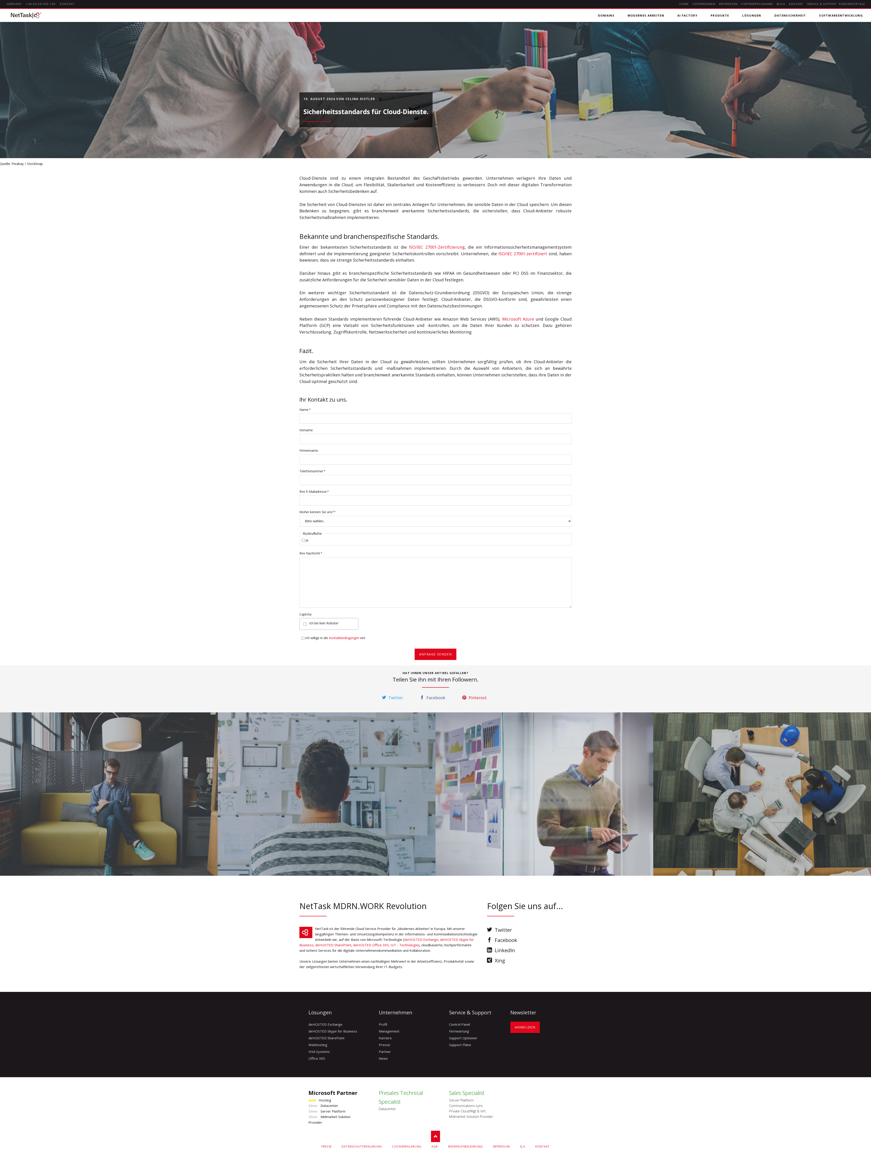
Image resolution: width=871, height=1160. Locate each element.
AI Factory (687, 15)
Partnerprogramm (757, 4)
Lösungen (751, 15)
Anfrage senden (435, 654)
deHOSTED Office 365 (371, 945)
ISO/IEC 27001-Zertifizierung (437, 247)
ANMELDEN (525, 1027)
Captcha (305, 614)
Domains (606, 15)
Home (684, 4)
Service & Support (822, 4)
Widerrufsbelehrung (465, 1146)
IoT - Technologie (404, 945)
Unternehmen (703, 4)
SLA (522, 1146)
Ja (307, 540)
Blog (781, 4)
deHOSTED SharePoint (333, 945)
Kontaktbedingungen (344, 638)
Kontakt (796, 4)
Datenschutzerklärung (362, 1146)
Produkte (720, 15)
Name (306, 409)
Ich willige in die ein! (335, 638)
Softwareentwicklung (841, 15)
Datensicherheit (790, 15)
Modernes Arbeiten (646, 15)
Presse (326, 1146)
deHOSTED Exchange (421, 939)
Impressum (501, 1146)
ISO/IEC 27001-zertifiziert (522, 253)
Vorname (306, 430)
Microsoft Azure (518, 319)
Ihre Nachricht (310, 553)
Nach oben (435, 1136)
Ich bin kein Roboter (323, 623)
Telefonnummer (312, 471)
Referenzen (728, 4)
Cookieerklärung (406, 1146)
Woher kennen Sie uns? (317, 512)
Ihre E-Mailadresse (314, 491)
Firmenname (308, 450)
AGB (434, 1146)
